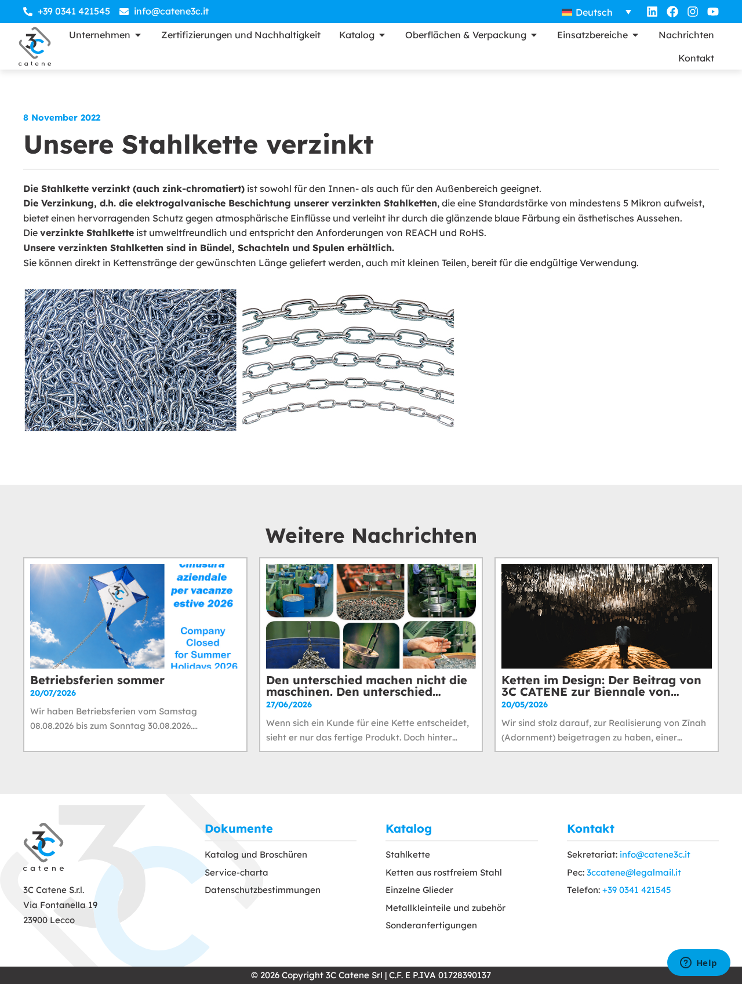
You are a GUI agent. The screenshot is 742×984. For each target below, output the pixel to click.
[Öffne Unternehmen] (138, 35)
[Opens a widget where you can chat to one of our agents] (698, 963)
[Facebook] (672, 11)
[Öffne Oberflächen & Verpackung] (534, 35)
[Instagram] (693, 11)
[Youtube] (713, 11)
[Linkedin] (652, 11)
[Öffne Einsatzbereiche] (635, 35)
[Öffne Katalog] (382, 35)
